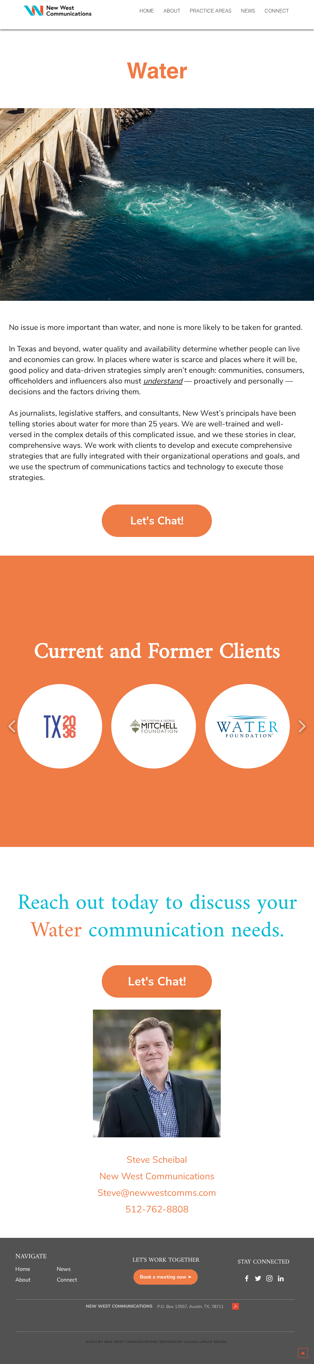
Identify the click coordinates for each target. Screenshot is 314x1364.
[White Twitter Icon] (258, 1278)
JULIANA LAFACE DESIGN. (206, 1342)
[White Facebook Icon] (247, 1278)
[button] (210, 10)
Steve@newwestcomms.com (157, 1193)
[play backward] (12, 726)
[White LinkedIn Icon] (281, 1278)
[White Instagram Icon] (269, 1278)
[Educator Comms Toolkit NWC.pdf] (235, 1307)
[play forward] (302, 726)
